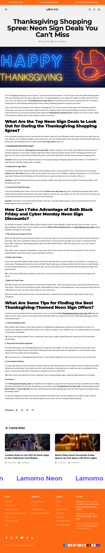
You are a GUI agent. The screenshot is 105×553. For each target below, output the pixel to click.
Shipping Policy (37, 509)
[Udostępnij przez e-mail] (33, 410)
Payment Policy (37, 501)
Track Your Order (62, 509)
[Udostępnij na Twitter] (22, 410)
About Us (8, 501)
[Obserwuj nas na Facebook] (6, 537)
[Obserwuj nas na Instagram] (11, 537)
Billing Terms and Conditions (15, 513)
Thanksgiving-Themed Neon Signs (20, 146)
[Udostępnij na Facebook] (17, 410)
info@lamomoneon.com (90, 523)
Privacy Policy (10, 505)
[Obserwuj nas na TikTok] (27, 537)
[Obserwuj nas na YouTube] (22, 537)
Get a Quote (60, 513)
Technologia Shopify (26, 545)
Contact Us (60, 517)
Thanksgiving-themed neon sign (74, 313)
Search (58, 501)
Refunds (35, 505)
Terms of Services (11, 509)
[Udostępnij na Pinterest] (27, 410)
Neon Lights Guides (63, 521)
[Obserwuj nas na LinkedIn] (32, 537)
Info (6, 525)
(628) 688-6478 (92, 526)
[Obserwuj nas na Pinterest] (16, 537)
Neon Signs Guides (63, 525)
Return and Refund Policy (41, 513)
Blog (6, 517)
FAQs (58, 505)
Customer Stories (11, 521)
